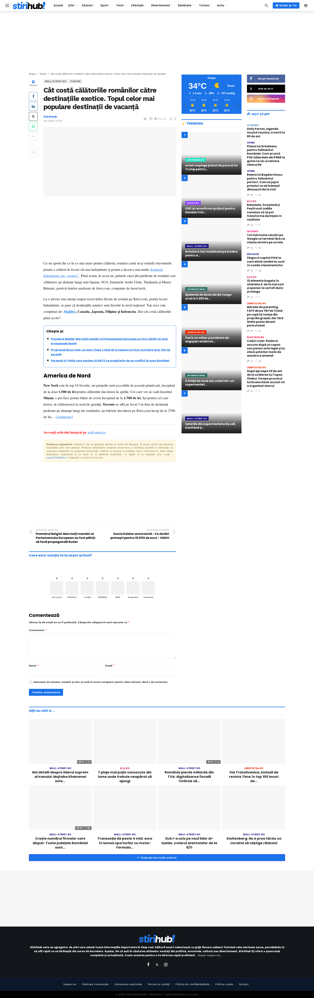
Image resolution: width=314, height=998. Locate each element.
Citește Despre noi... (210, 955)
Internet (253, 231)
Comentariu (38, 630)
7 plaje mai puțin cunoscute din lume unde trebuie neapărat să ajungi (125, 776)
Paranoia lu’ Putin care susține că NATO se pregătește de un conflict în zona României (110, 360)
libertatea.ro (256, 303)
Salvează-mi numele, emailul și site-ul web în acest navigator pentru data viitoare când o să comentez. (100, 681)
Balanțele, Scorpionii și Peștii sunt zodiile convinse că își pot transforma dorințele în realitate (264, 212)
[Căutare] (266, 5)
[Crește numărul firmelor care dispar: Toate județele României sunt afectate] (60, 807)
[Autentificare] (306, 5)
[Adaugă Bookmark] (33, 152)
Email (110, 665)
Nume (34, 665)
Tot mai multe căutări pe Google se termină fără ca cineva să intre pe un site (266, 238)
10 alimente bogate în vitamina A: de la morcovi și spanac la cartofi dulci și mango (265, 286)
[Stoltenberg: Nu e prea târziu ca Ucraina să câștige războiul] (253, 807)
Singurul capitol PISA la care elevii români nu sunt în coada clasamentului (266, 261)
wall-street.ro (55, 81)
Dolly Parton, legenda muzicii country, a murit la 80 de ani (266, 132)
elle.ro (251, 201)
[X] (157, 964)
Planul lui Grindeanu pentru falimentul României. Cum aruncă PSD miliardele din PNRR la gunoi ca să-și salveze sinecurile (266, 155)
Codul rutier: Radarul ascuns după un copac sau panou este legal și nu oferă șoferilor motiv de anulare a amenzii (266, 348)
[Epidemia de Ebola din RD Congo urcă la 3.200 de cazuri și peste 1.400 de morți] (211, 282)
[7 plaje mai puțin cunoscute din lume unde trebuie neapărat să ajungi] (124, 741)
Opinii (251, 142)
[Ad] (211, 468)
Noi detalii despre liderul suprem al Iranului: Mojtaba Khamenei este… (60, 776)
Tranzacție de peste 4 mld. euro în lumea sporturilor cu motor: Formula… (124, 843)
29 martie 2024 (52, 120)
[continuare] (64, 416)
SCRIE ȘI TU (288, 5)
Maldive (70, 311)
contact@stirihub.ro (56, 457)
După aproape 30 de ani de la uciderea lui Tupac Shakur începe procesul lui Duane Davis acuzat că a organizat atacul (266, 378)
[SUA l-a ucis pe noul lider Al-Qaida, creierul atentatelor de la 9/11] (189, 807)
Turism (75, 81)
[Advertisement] (157, 41)
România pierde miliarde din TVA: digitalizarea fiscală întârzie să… (189, 776)
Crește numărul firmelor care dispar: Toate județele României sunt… (60, 843)
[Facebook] (148, 964)
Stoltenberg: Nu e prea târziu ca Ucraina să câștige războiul (253, 840)
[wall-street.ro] (171, 83)
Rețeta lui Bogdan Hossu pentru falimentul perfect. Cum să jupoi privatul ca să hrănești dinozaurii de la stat (265, 182)
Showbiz (253, 125)
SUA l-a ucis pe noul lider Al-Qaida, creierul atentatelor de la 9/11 (189, 843)
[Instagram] (165, 964)
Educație (253, 254)
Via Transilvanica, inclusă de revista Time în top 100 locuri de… (254, 776)
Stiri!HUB (50, 116)
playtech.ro (255, 337)
